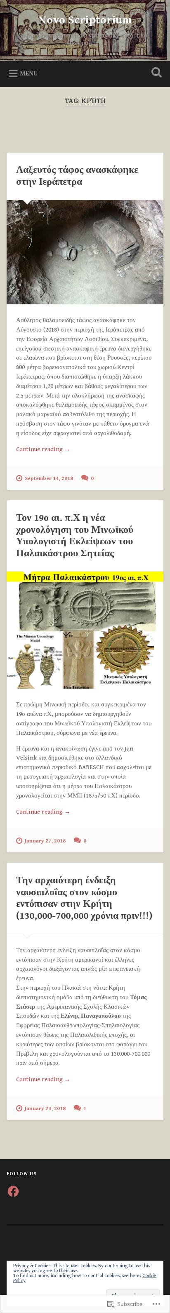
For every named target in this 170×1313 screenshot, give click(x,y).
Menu (29, 74)
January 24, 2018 (45, 1109)
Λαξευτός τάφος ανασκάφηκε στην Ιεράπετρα (77, 176)
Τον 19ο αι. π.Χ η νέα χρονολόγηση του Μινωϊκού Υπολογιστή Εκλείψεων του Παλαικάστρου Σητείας (74, 535)
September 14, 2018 (49, 478)
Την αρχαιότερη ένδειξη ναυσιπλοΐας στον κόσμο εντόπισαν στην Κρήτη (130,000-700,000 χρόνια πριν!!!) (84, 898)
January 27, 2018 (45, 841)
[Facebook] (13, 1191)
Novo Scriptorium (85, 20)
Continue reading (43, 449)
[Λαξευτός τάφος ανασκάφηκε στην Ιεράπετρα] (85, 252)
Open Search (154, 73)
